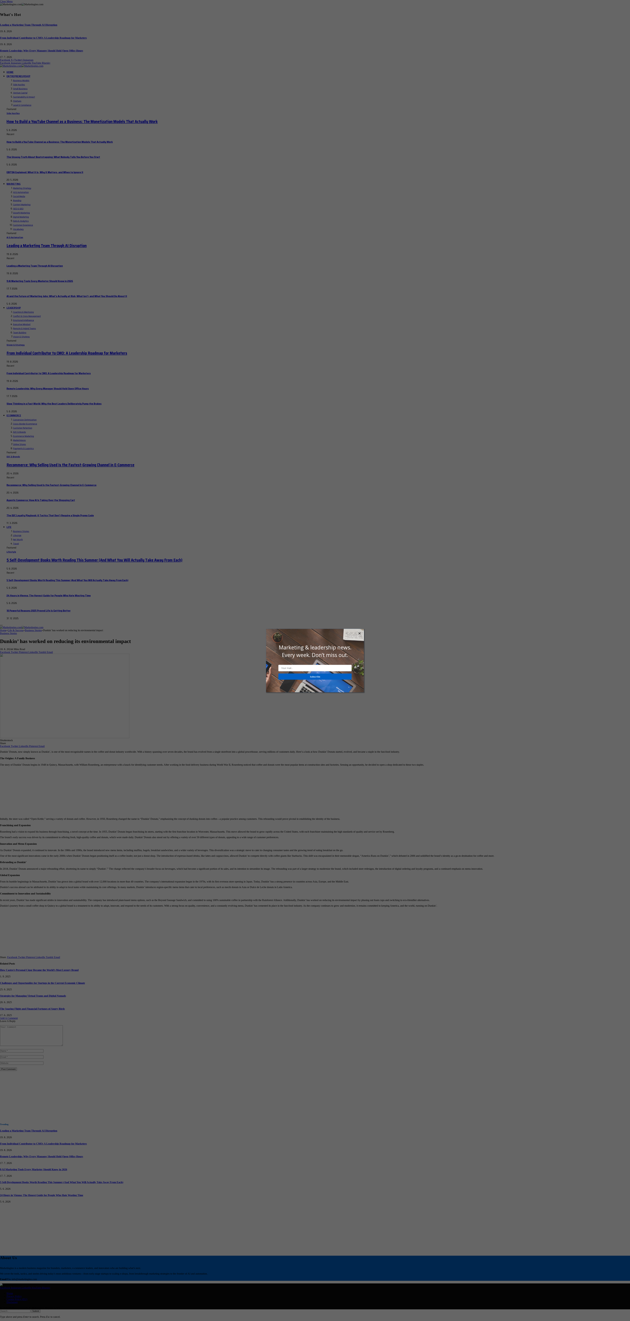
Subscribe (315, 676)
